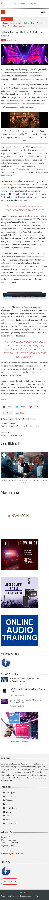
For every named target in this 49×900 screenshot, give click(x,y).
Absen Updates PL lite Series (11, 436)
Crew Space (10, 792)
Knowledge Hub (12, 808)
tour (33, 419)
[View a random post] (44, 11)
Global (11, 419)
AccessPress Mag (32, 896)
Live (19, 23)
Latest (12, 23)
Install (8, 804)
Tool (2, 72)
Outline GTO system (8, 184)
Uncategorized (11, 823)
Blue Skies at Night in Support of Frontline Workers (20, 426)
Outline (18, 419)
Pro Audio (26, 419)
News (8, 819)
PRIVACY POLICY (10, 881)
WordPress (14, 896)
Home (5, 23)
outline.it (4, 399)
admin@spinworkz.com (14, 853)
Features (9, 800)
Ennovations (11, 796)
